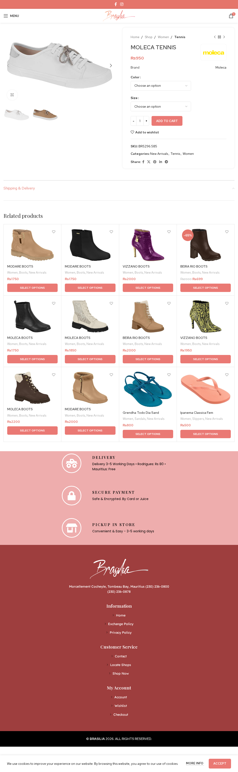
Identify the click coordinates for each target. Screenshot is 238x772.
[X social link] (149, 162)
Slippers (198, 419)
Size (134, 98)
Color (135, 77)
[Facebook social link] (116, 4)
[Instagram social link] (122, 4)
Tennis (179, 37)
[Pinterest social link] (155, 162)
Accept (219, 763)
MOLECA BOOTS (20, 338)
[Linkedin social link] (160, 162)
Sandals (140, 419)
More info (195, 763)
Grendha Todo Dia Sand (141, 413)
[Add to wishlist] (54, 232)
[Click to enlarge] (12, 95)
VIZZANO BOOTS (136, 266)
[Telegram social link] (166, 162)
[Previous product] (214, 37)
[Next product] (224, 37)
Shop (148, 37)
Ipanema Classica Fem (196, 413)
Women (163, 37)
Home (135, 37)
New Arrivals (159, 154)
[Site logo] (119, 15)
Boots (23, 272)
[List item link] (119, 615)
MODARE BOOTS (20, 266)
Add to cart (167, 121)
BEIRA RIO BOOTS (194, 266)
